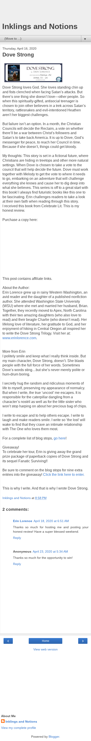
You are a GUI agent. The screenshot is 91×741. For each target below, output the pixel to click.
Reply (17, 538)
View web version (45, 649)
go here (60, 438)
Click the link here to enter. (63, 474)
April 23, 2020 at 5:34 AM (50, 551)
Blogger (54, 736)
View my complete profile (18, 727)
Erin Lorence (22, 521)
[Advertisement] (45, 12)
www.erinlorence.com (19, 338)
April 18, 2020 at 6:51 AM (51, 521)
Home (45, 640)
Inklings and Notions (40, 26)
